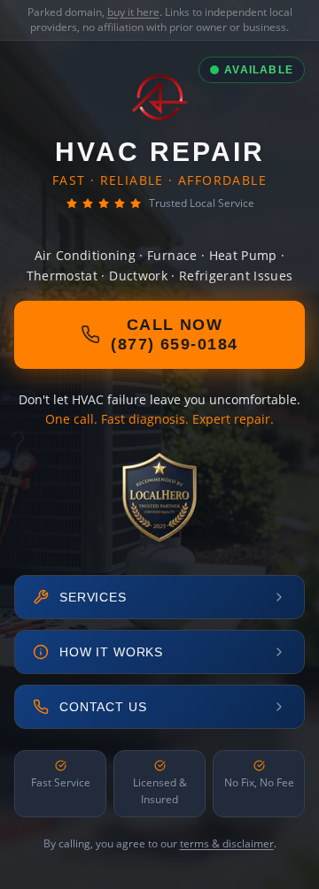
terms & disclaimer (227, 843)
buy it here (133, 11)
